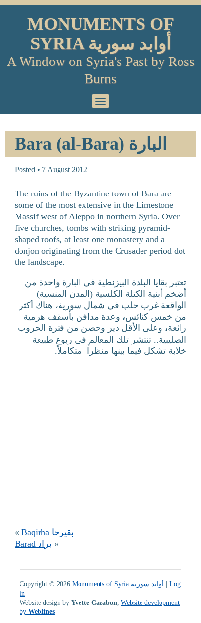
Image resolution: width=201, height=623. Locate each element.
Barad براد (33, 544)
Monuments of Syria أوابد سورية (100, 33)
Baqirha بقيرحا (47, 532)
